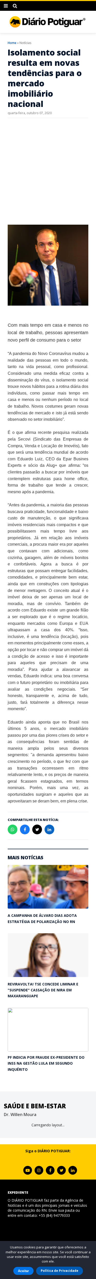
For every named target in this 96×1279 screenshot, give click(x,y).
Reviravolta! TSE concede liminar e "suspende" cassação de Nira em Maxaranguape (43, 990)
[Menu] (6, 6)
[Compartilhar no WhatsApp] (12, 829)
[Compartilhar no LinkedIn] (49, 829)
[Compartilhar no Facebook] (25, 829)
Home (12, 43)
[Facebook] (50, 1170)
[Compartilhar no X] (37, 829)
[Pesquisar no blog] (15, 6)
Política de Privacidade (59, 1270)
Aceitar (23, 1271)
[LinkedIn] (72, 1170)
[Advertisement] (48, 171)
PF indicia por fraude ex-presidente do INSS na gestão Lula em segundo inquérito (46, 1063)
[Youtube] (27, 1170)
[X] (61, 1170)
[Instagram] (39, 1170)
